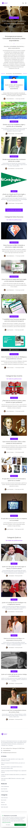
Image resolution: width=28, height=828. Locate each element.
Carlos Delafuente (5, 786)
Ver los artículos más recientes (14, 210)
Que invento (14, 397)
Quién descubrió (14, 17)
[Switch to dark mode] (23, 3)
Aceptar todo (20, 824)
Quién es (14, 81)
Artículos (3, 756)
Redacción (4, 783)
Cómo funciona (14, 242)
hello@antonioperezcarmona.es (9, 752)
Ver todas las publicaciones (14, 220)
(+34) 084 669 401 (6, 750)
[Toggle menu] (25, 3)
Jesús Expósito (4, 788)
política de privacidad (6, 822)
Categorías (4, 795)
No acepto (8, 824)
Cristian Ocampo (4, 791)
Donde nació (14, 121)
